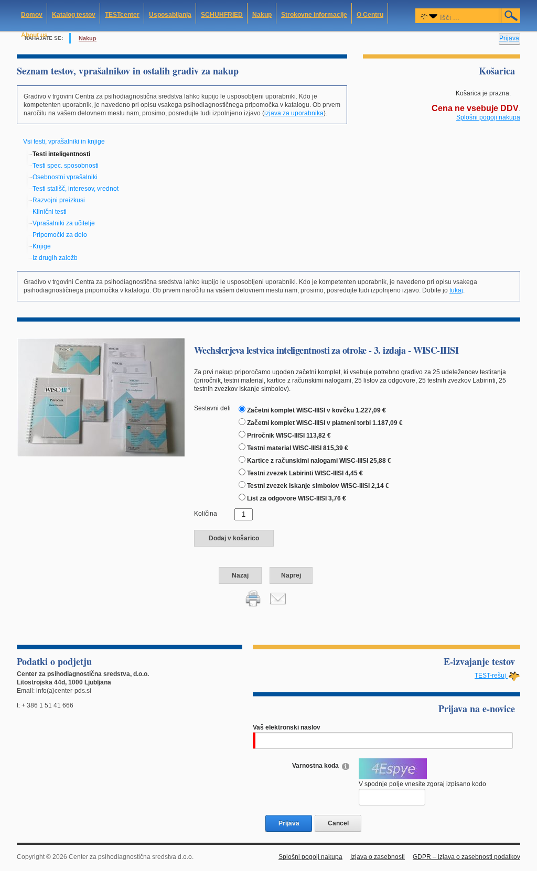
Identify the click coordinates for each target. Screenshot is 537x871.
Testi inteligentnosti (61, 154)
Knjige (42, 246)
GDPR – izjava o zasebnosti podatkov (466, 857)
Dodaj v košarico (234, 538)
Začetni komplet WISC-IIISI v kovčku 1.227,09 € (316, 410)
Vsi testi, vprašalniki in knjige (64, 141)
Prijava (509, 38)
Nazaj (240, 575)
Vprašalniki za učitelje (64, 223)
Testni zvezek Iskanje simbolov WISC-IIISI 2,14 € (318, 485)
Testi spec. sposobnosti (66, 165)
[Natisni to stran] (253, 598)
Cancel (338, 823)
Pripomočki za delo (60, 234)
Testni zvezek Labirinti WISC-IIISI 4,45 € (305, 473)
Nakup (87, 38)
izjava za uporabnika (294, 113)
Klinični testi (50, 211)
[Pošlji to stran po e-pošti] (278, 598)
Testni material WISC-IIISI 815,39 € (297, 448)
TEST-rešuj (491, 675)
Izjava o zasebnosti (377, 857)
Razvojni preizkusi (59, 200)
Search (511, 15)
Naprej (291, 575)
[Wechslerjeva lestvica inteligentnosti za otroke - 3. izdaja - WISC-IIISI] (101, 396)
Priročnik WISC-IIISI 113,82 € (289, 435)
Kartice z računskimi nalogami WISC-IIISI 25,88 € (319, 460)
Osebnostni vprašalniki (65, 177)
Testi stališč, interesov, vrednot (76, 188)
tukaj (456, 290)
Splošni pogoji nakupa (488, 117)
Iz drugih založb (55, 258)
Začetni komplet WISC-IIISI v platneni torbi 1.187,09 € (325, 423)
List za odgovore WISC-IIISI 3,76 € (296, 498)
